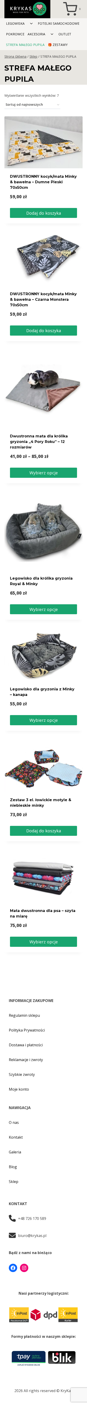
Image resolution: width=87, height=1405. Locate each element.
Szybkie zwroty (22, 1074)
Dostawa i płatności (26, 1044)
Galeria (15, 1152)
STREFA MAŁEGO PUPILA (25, 44)
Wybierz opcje (43, 472)
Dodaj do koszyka (43, 213)
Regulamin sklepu (24, 1015)
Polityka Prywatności (27, 1030)
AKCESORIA (36, 34)
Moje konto (19, 1089)
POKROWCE (15, 34)
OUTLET (64, 34)
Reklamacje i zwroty (26, 1059)
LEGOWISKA (15, 23)
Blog (13, 1166)
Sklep (13, 1181)
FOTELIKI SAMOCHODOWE (58, 23)
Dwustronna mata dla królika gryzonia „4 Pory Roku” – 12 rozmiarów (39, 441)
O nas (14, 1122)
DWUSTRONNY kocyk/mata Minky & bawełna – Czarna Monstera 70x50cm (43, 299)
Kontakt (16, 1137)
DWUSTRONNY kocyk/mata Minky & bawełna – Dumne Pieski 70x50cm (43, 182)
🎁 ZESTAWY (58, 44)
